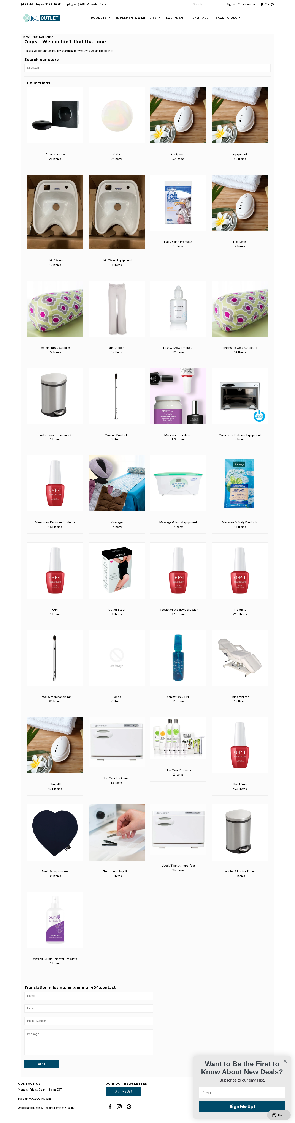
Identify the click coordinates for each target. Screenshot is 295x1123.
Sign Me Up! (123, 1091)
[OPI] (55, 573)
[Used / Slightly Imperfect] (178, 832)
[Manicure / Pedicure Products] (55, 486)
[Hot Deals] (240, 206)
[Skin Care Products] (178, 741)
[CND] (117, 118)
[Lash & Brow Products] (178, 312)
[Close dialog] (285, 1061)
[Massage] (117, 486)
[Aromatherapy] (55, 118)
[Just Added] (117, 312)
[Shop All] (55, 748)
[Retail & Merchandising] (55, 661)
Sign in (231, 4)
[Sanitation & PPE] (178, 661)
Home (26, 37)
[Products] (240, 573)
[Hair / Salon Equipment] (117, 215)
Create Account (247, 4)
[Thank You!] (240, 748)
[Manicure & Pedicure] (178, 399)
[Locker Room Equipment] (55, 399)
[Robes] (117, 661)
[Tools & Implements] (55, 835)
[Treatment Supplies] (117, 835)
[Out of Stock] (117, 573)
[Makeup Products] (117, 399)
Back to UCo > (228, 17)
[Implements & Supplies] (55, 312)
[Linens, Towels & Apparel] (240, 312)
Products (98, 17)
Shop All (200, 17)
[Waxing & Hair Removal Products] (55, 923)
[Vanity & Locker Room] (240, 835)
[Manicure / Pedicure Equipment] (240, 399)
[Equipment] (178, 118)
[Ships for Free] (240, 661)
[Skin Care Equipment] (117, 745)
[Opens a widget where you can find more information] (279, 1115)
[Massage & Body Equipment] (178, 486)
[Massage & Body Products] (240, 486)
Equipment (175, 17)
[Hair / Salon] (55, 215)
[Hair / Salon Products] (178, 206)
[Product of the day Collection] (178, 573)
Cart (268, 4)
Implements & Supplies (136, 17)
